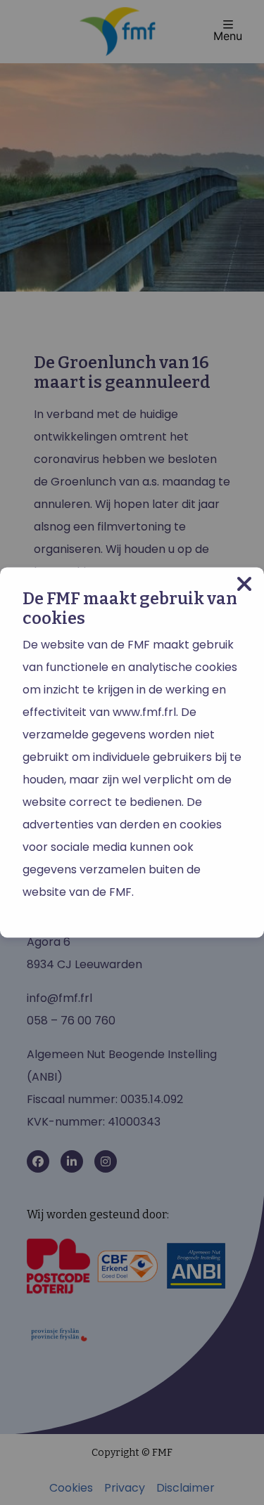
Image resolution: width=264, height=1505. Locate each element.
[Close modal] (244, 584)
